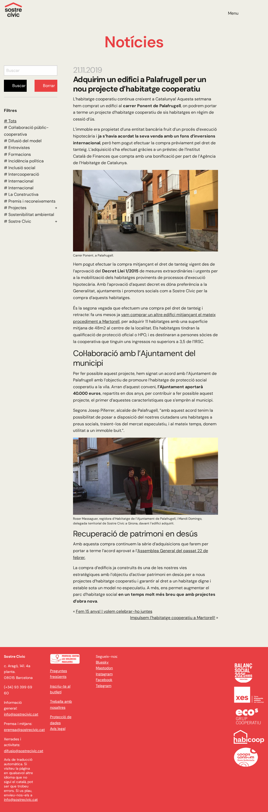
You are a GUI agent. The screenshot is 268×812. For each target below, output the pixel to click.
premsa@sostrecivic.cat (24, 729)
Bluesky (102, 662)
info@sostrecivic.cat (21, 714)
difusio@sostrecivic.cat (23, 750)
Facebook (104, 679)
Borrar (49, 85)
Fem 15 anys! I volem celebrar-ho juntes (114, 611)
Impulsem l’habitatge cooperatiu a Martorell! (172, 617)
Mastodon (104, 668)
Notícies (133, 42)
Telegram (103, 685)
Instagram (104, 674)
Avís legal (57, 728)
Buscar (19, 85)
